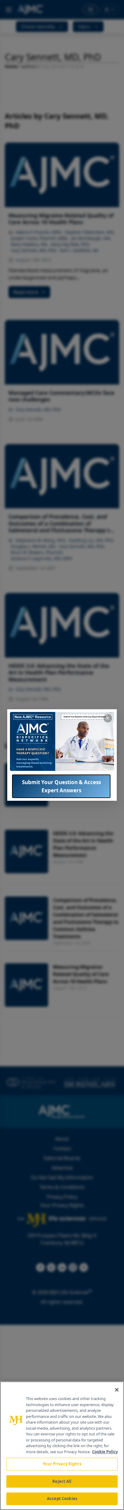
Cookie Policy (105, 1451)
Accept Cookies (62, 1498)
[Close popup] (108, 718)
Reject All (61, 1481)
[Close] (116, 1389)
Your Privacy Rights (62, 1464)
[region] (62, 1445)
